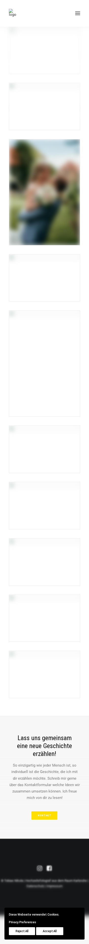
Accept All (50, 931)
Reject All (22, 931)
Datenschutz (35, 886)
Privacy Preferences (22, 922)
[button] (77, 13)
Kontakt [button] (44, 815)
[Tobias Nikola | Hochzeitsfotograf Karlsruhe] (12, 13)
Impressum (54, 886)
